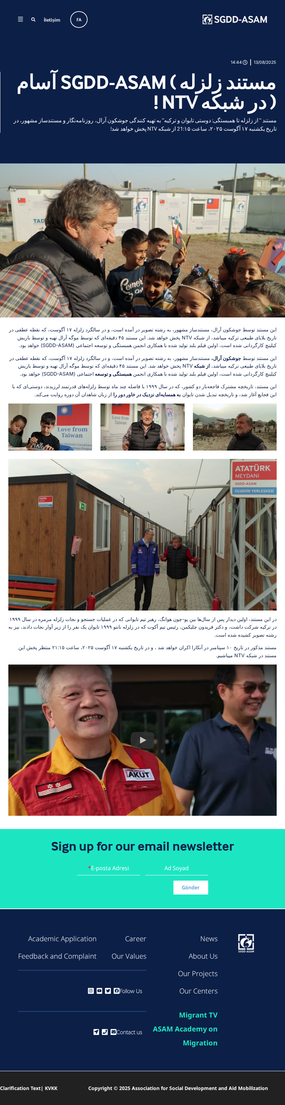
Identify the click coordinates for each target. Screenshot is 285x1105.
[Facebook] (117, 991)
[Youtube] (100, 991)
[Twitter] (108, 991)
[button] (142, 740)
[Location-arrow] (96, 1032)
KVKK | (49, 1088)
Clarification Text (20, 1088)
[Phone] (105, 1032)
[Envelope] (113, 1032)
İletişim (52, 20)
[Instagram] (91, 991)
